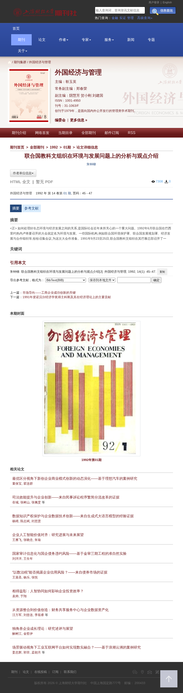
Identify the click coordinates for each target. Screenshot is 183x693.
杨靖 (15, 521)
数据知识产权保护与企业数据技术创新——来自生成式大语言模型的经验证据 (73, 516)
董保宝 (17, 483)
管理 (130, 18)
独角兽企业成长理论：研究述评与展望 (42, 628)
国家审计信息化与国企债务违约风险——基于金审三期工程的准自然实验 (69, 553)
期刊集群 (20, 62)
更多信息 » (78, 120)
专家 (85, 40)
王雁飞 (17, 540)
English (167, 2)
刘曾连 (28, 615)
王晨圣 (17, 577)
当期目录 (65, 133)
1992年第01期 (91, 460)
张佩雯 (36, 502)
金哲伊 (28, 633)
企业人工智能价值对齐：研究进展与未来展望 (48, 535)
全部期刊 (88, 133)
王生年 (28, 558)
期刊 (21, 40)
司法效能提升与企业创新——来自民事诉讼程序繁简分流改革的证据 (65, 497)
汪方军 (17, 615)
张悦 (34, 577)
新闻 (130, 40)
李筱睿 (39, 615)
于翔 (23, 596)
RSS (131, 133)
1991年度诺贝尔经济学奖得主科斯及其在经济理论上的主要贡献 (67, 297)
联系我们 (70, 672)
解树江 (17, 633)
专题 (151, 40)
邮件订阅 (112, 133)
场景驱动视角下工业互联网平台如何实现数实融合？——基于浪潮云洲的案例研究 (76, 647)
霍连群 (28, 483)
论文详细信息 (87, 147)
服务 (108, 40)
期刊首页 (17, 147)
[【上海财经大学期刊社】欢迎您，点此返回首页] (45, 11)
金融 (115, 18)
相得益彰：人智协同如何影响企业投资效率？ (48, 591)
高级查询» (145, 18)
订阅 (55, 672)
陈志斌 (25, 521)
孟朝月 (36, 652)
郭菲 (26, 652)
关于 (21, 51)
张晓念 (28, 540)
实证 (122, 18)
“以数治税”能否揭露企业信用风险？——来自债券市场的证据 (59, 572)
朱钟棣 (91, 164)
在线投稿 (40, 672)
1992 (54, 147)
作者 (62, 40)
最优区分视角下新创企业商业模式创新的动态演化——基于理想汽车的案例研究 (74, 478)
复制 (162, 271)
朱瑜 (38, 540)
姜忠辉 (17, 652)
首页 (16, 28)
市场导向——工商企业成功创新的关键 (49, 292)
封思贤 (36, 521)
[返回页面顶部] (168, 678)
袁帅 (15, 596)
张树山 (25, 502)
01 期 (67, 193)
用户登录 (154, 2)
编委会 (60, 120)
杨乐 (26, 577)
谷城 (15, 502)
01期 (67, 147)
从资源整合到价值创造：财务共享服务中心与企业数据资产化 (60, 610)
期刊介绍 (19, 133)
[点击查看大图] (91, 388)
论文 (42, 40)
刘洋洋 (17, 558)
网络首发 (42, 133)
